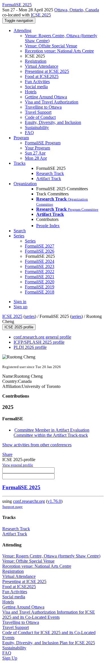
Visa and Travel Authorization (51, 102)
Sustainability (37, 127)
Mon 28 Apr (36, 158)
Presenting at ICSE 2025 (47, 71)
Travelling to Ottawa (43, 107)
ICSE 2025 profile (19, 327)
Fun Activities (37, 81)
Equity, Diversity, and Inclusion (53, 122)
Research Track (50, 173)
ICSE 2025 (41, 14)
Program (21, 137)
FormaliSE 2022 (39, 271)
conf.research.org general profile (42, 337)
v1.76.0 (54, 501)
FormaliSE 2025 (21, 487)
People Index (48, 225)
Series (30, 240)
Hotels (30, 91)
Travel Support (38, 112)
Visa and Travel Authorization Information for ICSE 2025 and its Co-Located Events (48, 615)
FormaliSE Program (42, 142)
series (30, 316)
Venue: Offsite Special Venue (51, 45)
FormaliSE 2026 (39, 251)
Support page (12, 506)
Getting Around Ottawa (46, 96)
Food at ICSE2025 (42, 76)
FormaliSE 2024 (39, 261)
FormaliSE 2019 (39, 286)
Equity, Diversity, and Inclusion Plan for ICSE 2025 (48, 642)
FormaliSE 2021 (39, 276)
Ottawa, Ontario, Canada (76, 9)
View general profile (17, 465)
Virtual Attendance (41, 66)
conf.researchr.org (29, 501)
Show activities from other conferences (37, 444)
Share (7, 454)
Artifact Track (48, 178)
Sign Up (9, 658)
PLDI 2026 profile (30, 347)
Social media (36, 86)
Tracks (19, 163)
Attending (22, 30)
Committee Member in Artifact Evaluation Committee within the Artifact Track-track (51, 433)
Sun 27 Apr (35, 153)
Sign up (20, 306)
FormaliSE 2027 (39, 246)
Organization (25, 183)
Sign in (20, 301)
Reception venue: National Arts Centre (59, 50)
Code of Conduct (40, 117)
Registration (35, 61)
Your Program (37, 147)
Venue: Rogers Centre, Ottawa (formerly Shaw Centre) (51, 556)
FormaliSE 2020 (39, 281)
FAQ (29, 132)
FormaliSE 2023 (39, 266)
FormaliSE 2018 (39, 292)
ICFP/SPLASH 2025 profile (39, 342)
